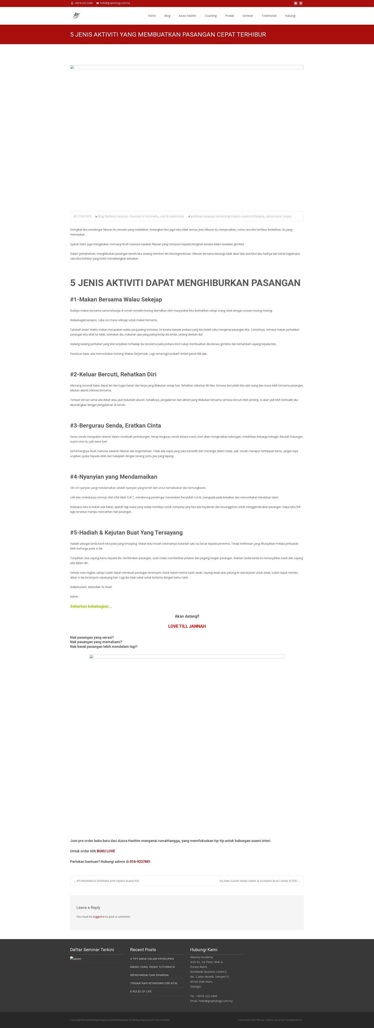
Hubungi (290, 16)
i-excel (277, 1020)
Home (152, 16)
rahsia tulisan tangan (279, 216)
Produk (229, 16)
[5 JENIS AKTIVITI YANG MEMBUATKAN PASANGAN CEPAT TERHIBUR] (187, 135)
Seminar (248, 16)
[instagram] (301, 4)
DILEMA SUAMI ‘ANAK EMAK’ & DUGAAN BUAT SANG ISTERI (260, 881)
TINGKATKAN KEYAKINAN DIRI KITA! (153, 983)
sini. (204, 354)
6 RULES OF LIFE (141, 991)
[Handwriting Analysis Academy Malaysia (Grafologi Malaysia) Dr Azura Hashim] (73, 15)
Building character (116, 216)
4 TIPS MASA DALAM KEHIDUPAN (152, 958)
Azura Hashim (187, 16)
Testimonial (269, 16)
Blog (167, 16)
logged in (99, 916)
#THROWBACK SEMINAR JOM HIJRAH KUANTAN (106, 881)
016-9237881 (140, 861)
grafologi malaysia (202, 216)
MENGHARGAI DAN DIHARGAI (149, 975)
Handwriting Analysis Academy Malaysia (239, 216)
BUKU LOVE (106, 851)
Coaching (211, 16)
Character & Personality (143, 216)
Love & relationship (172, 216)
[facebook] (296, 4)
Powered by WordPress (251, 1020)
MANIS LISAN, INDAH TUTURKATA (152, 967)
